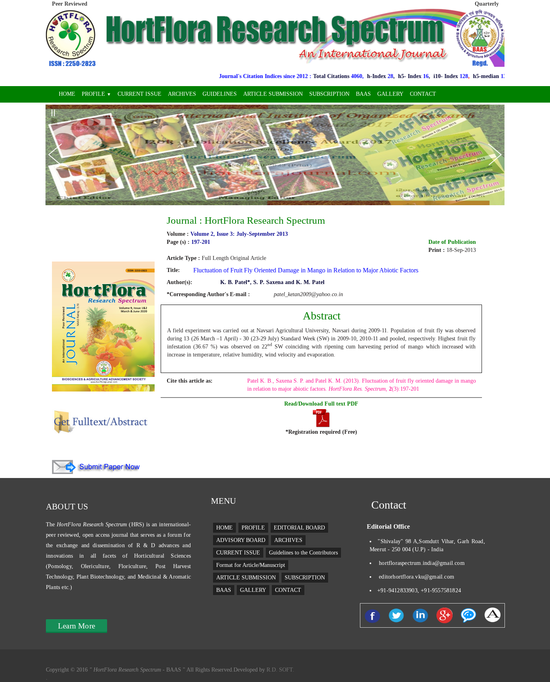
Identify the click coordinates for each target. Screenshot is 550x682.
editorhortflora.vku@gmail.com (416, 577)
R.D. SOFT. (279, 670)
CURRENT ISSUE (139, 94)
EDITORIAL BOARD (299, 528)
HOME (67, 94)
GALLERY (390, 94)
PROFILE (96, 94)
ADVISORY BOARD (240, 540)
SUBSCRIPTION (329, 94)
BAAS (363, 94)
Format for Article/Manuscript (250, 565)
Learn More (76, 626)
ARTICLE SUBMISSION (273, 94)
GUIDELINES (220, 94)
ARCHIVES (182, 94)
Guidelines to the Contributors (303, 553)
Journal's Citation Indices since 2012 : (233, 76)
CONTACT (423, 94)
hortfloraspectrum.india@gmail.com (422, 563)
